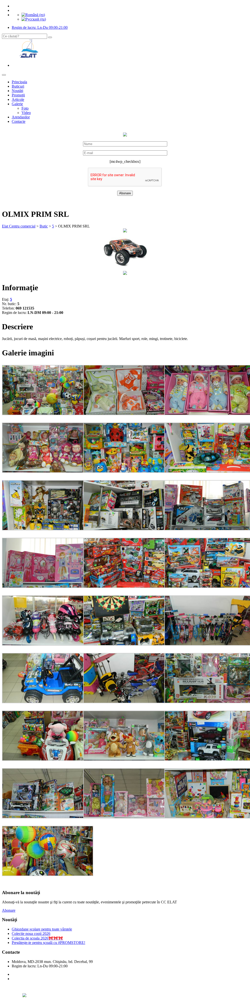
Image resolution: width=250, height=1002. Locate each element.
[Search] (50, 37)
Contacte (18, 121)
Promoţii (18, 95)
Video (26, 113)
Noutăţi (17, 91)
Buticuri (18, 86)
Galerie (17, 104)
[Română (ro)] (33, 15)
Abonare (8, 910)
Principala (19, 82)
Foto (25, 108)
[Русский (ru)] (33, 19)
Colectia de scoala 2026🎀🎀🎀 (37, 938)
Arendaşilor (21, 117)
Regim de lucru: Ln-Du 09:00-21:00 (40, 27)
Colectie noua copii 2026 (31, 933)
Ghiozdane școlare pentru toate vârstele (42, 929)
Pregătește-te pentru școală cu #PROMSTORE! (48, 942)
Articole (18, 99)
